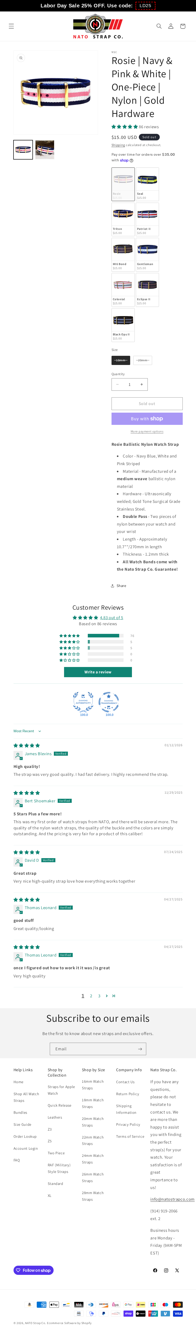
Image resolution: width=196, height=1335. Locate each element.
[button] (145, 6)
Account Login (26, 1148)
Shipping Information (126, 1109)
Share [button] (121, 585)
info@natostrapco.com (172, 1199)
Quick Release (59, 1105)
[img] (27, 745)
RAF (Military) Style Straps (59, 1168)
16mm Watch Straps (93, 1084)
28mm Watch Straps (93, 1196)
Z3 (50, 1129)
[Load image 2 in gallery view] (44, 149)
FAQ (17, 1160)
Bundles (20, 1112)
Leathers (55, 1117)
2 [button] (91, 996)
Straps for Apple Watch (61, 1090)
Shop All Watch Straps (26, 1097)
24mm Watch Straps (93, 1158)
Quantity (118, 374)
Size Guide (22, 1124)
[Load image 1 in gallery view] (23, 149)
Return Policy (127, 1093)
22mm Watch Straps (93, 1140)
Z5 (50, 1140)
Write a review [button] (98, 672)
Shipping (118, 145)
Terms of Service (130, 1136)
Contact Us (125, 1081)
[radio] (123, 184)
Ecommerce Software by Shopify (69, 1323)
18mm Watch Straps (93, 1103)
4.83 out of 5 (111, 617)
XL (50, 1195)
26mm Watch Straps (93, 1177)
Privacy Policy (128, 1124)
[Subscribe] (140, 1049)
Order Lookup (25, 1136)
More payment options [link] (147, 431)
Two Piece (56, 1152)
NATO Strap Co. (35, 1323)
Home (19, 1081)
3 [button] (99, 996)
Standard (55, 1183)
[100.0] (83, 702)
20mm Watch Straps (93, 1122)
